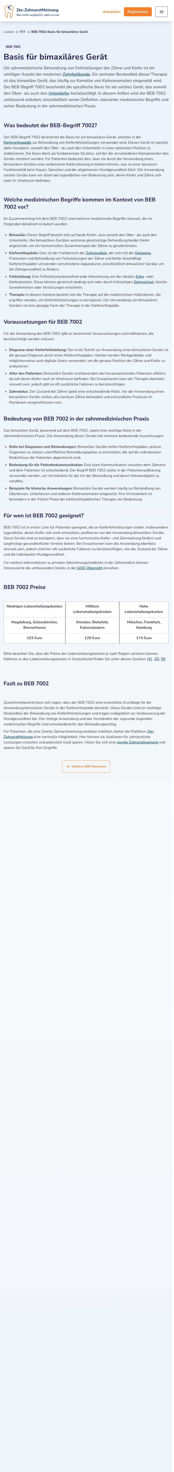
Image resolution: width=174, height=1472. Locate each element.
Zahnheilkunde (76, 74)
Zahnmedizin (96, 253)
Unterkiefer (59, 93)
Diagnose (143, 253)
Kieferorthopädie (17, 142)
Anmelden (111, 11)
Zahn (139, 276)
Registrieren (138, 11)
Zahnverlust (144, 282)
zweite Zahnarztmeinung (137, 742)
